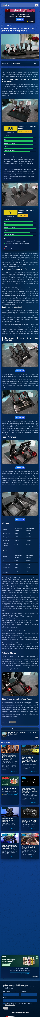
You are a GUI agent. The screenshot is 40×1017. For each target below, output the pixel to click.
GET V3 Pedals (20, 417)
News (3, 746)
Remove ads (31, 21)
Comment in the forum (21, 729)
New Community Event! (20, 1)
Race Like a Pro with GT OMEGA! (20, 974)
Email (5, 997)
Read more (14, 771)
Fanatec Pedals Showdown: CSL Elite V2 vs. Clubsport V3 (22, 733)
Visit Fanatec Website (25, 131)
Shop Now (20, 19)
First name (7, 991)
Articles (10, 735)
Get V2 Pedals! (23, 215)
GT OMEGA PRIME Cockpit (20, 968)
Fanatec (12, 722)
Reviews (8, 25)
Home (2, 25)
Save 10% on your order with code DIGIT (20, 16)
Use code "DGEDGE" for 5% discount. (20, 970)
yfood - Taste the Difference (20, 14)
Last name (24, 991)
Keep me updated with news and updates (18, 1004)
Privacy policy (10, 1005)
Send (5, 1008)
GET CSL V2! (20, 370)
